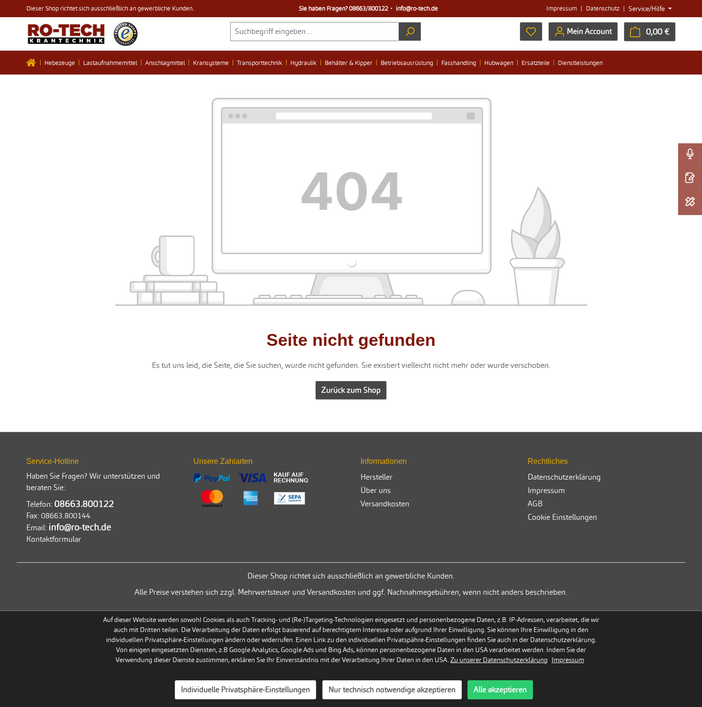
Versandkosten (385, 504)
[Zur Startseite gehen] (66, 34)
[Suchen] (409, 31)
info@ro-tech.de (417, 8)
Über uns (376, 490)
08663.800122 (84, 504)
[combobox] (314, 31)
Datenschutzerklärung (564, 477)
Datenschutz (602, 8)
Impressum (561, 8)
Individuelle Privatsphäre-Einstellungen (245, 690)
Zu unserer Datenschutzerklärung (499, 659)
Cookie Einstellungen (562, 517)
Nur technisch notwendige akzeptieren (392, 690)
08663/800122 (368, 8)
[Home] (33, 62)
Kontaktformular (53, 539)
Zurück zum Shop (351, 390)
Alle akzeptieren (500, 690)
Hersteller (377, 477)
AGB (535, 504)
